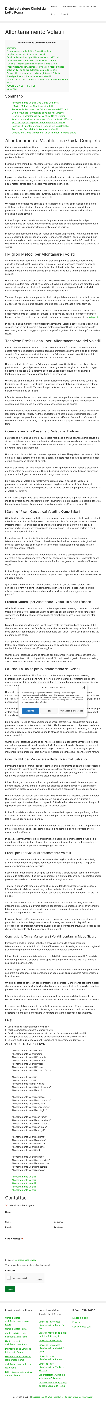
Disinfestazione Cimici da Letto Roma (79, 6)
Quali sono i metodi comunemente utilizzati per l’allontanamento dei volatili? (46, 1033)
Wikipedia (94, 317)
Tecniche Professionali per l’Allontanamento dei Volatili (33, 57)
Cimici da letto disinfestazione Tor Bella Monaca (51, 1367)
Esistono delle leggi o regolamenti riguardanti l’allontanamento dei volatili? (45, 1040)
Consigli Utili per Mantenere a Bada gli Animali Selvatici (34, 73)
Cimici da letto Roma (16, 1329)
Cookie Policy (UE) (81, 1326)
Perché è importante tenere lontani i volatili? (30, 1030)
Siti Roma (58, 1397)
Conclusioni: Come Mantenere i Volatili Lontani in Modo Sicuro (37, 79)
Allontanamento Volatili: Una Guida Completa (29, 51)
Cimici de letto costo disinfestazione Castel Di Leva (52, 1348)
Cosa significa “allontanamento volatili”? (28, 1026)
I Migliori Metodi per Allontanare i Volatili (27, 54)
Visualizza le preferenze (71, 710)
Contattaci (12, 89)
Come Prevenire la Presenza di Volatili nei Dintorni (31, 60)
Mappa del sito (80, 1318)
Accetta (30, 710)
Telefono (59, 1227)
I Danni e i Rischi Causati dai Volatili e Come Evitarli (32, 63)
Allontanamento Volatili (24, 1176)
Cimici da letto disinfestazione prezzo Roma (17, 1321)
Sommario (12, 48)
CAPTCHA (10, 1270)
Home (54, 6)
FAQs (9, 82)
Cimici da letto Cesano (50, 1340)
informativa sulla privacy (25, 1260)
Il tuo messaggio (14, 1238)
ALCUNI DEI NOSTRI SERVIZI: (21, 85)
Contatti (64, 14)
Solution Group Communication (79, 1397)
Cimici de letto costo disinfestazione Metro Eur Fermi (52, 1325)
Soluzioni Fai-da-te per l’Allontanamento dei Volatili (32, 70)
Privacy (76, 1322)
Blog (53, 14)
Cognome (58, 1222)
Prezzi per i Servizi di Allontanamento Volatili (29, 76)
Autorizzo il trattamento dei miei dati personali (28, 1265)
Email (8, 1227)
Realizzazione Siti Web (41, 1397)
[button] (83, 687)
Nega (49, 710)
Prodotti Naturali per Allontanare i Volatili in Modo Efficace (35, 66)
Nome (8, 1222)
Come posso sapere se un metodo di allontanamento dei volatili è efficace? (46, 1036)
